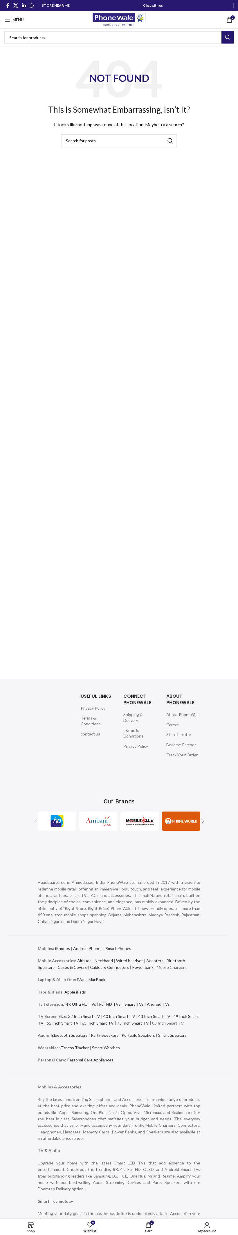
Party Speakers (104, 1035)
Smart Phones (118, 948)
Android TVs (158, 1004)
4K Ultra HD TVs (81, 1004)
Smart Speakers (172, 1035)
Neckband (104, 960)
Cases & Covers (72, 967)
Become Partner (181, 744)
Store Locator (178, 734)
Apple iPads (75, 991)
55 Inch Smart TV (63, 1023)
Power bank (143, 967)
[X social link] (15, 5)
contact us (90, 733)
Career (172, 724)
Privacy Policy (93, 708)
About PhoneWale (183, 714)
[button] (35, 821)
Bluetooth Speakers (69, 1035)
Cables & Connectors (109, 967)
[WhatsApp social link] (32, 5)
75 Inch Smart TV (133, 1023)
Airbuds (84, 960)
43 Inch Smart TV (154, 1016)
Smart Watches (106, 1047)
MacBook (97, 979)
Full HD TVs (109, 1004)
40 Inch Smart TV (119, 1016)
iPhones (62, 948)
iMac (81, 979)
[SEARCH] (227, 37)
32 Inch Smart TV (84, 1016)
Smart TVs (134, 1004)
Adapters (154, 960)
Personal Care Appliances (90, 1059)
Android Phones (87, 948)
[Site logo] (118, 19)
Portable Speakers (138, 1035)
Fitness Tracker (75, 1047)
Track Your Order (182, 754)
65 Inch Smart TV (98, 1023)
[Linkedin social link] (24, 5)
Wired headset (129, 960)
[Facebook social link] (7, 5)
